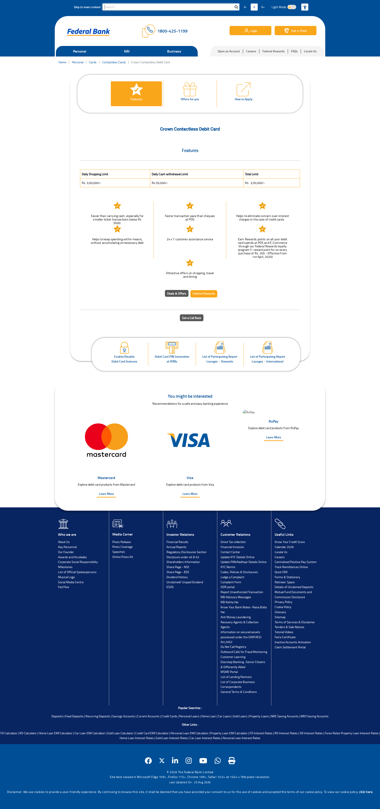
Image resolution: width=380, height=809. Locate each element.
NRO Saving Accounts (315, 716)
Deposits (57, 716)
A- (245, 7)
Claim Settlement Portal (290, 647)
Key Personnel (67, 547)
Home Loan (208, 716)
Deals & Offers (176, 293)
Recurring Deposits (98, 716)
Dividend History (177, 577)
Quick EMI (281, 572)
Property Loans (259, 716)
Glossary (280, 612)
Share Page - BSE (177, 572)
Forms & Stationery (287, 577)
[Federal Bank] (88, 32)
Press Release (121, 542)
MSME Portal (229, 672)
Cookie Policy (283, 607)
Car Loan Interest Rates (205, 738)
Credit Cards (169, 716)
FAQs (294, 51)
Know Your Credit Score (290, 542)
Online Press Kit (122, 557)
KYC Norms (228, 567)
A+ (263, 7)
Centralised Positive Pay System (296, 562)
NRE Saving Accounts (285, 716)
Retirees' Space (285, 582)
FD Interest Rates (261, 733)
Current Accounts (148, 716)
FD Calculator (8, 733)
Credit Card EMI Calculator (152, 733)
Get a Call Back (191, 318)
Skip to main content (87, 7)
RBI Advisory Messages (236, 597)
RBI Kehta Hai (229, 602)
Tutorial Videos (284, 632)
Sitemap (280, 617)
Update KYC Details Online (237, 557)
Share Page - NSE (177, 567)
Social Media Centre (71, 582)
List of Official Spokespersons (77, 572)
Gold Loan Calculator (120, 733)
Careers (251, 51)
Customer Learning (233, 657)
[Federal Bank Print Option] (232, 760)
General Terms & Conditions (239, 692)
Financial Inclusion (232, 547)
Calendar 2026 (284, 547)
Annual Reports (176, 547)
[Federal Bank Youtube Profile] (203, 760)
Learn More (106, 494)
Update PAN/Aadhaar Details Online (244, 562)
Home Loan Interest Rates (137, 738)
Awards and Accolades (72, 557)
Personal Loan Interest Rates (241, 738)
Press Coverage (122, 547)
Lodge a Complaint (232, 577)
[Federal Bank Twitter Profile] (162, 760)
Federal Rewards (273, 51)
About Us (64, 542)
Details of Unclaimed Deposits (294, 587)
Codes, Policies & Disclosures (239, 572)
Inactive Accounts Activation (293, 642)
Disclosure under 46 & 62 (182, 557)
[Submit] (236, 6)
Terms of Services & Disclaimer (295, 622)
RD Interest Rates (286, 733)
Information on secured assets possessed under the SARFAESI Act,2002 (241, 637)
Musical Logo (66, 577)
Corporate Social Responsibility (78, 562)
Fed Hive (63, 587)
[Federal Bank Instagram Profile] (188, 760)
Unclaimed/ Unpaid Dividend (184, 582)
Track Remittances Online (291, 567)
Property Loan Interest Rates (359, 733)
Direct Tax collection (233, 542)
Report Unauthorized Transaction (242, 592)
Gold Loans (240, 716)
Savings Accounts (123, 716)
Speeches (118, 552)
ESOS (170, 587)
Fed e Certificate (285, 637)
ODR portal (228, 587)
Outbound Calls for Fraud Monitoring (244, 652)
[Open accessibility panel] (304, 7)
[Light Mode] (291, 7)
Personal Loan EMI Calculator (189, 733)
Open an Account (229, 51)
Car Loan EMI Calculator (90, 733)
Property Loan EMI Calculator (229, 733)
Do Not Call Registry (233, 647)
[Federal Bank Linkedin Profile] (175, 760)
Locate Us (310, 51)
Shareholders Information (183, 562)
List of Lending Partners (236, 677)
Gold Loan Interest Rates (172, 738)
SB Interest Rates (311, 733)
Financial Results (177, 542)
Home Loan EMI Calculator (56, 733)
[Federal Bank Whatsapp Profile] (217, 760)
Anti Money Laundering (236, 617)
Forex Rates (332, 733)
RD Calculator (28, 733)
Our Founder (66, 552)
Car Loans (224, 716)
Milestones (65, 567)
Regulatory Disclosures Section (186, 552)
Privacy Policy (283, 602)
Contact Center (230, 552)
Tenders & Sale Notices (289, 627)
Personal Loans (189, 716)
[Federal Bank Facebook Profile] (148, 760)
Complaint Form (231, 582)
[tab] (136, 93)
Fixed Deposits (74, 716)
